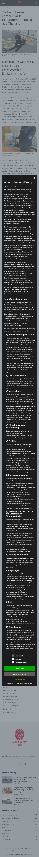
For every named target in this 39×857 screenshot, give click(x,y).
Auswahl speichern (19, 674)
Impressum (10, 683)
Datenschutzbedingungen (24, 683)
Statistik (18, 659)
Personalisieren (19, 679)
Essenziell (19, 656)
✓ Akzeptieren (20, 668)
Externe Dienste (21, 663)
